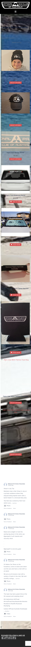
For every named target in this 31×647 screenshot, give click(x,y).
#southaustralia (17, 601)
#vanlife (13, 603)
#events (24, 601)
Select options (15, 82)
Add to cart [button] (16, 201)
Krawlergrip (23, 609)
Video (8, 614)
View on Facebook (8, 508)
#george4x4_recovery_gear (12, 549)
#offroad (16, 599)
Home (3, 21)
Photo (8, 505)
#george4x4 (8, 536)
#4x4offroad (8, 601)
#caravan (19, 603)
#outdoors (7, 603)
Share (14, 508)
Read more (16, 244)
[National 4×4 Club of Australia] (15, 5)
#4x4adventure (8, 599)
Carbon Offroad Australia (12, 609)
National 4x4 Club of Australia (16, 484)
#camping (7, 606)
